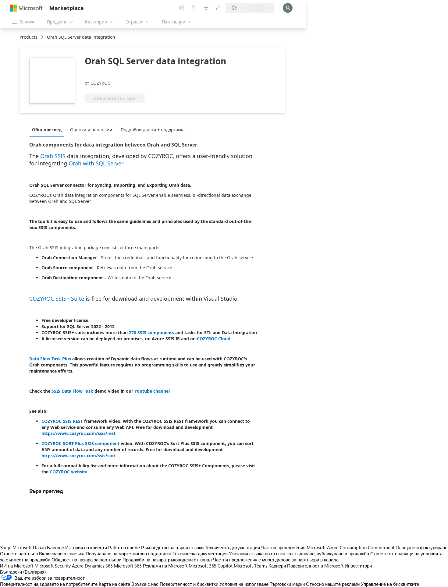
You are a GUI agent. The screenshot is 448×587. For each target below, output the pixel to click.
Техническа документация (232, 547)
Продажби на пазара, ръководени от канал (167, 560)
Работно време (124, 547)
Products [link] (28, 37)
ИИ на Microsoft (16, 566)
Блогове (55, 547)
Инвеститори (358, 566)
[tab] (48, 129)
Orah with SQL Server (96, 163)
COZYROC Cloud (213, 338)
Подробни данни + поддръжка (153, 130)
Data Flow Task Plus (50, 359)
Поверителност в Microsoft (315, 566)
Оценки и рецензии (91, 130)
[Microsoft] (26, 8)
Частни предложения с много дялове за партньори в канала (276, 560)
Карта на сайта (114, 584)
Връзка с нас (144, 584)
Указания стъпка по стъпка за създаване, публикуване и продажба (299, 553)
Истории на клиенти (86, 547)
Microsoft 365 (128, 566)
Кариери (277, 566)
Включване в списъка (61, 553)
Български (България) (23, 572)
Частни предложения (283, 547)
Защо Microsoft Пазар (23, 547)
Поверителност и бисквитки (189, 584)
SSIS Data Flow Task (72, 391)
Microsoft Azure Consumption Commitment (351, 547)
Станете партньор (19, 553)
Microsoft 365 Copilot (211, 566)
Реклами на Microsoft (165, 566)
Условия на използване (243, 584)
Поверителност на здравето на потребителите (49, 584)
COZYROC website (68, 472)
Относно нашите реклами (333, 584)
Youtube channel (152, 391)
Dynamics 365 (99, 566)
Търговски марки (287, 584)
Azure (78, 566)
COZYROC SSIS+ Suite (56, 298)
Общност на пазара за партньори (86, 560)
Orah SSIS (53, 156)
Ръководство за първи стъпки (172, 547)
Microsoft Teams (250, 566)
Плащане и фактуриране (421, 547)
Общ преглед (47, 130)
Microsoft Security (52, 566)
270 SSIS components (151, 332)
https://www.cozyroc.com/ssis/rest (78, 433)
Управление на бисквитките (390, 584)
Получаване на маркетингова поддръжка (128, 553)
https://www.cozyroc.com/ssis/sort (78, 455)
